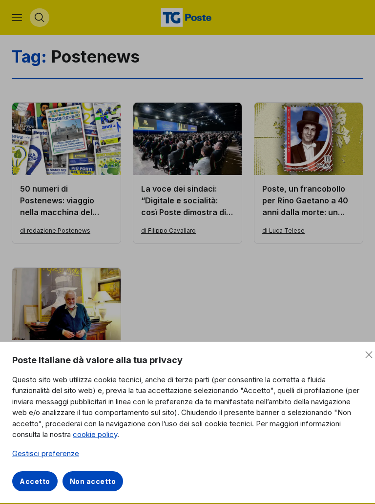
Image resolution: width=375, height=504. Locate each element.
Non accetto (93, 481)
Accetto (35, 481)
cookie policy (95, 434)
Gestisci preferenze (45, 453)
